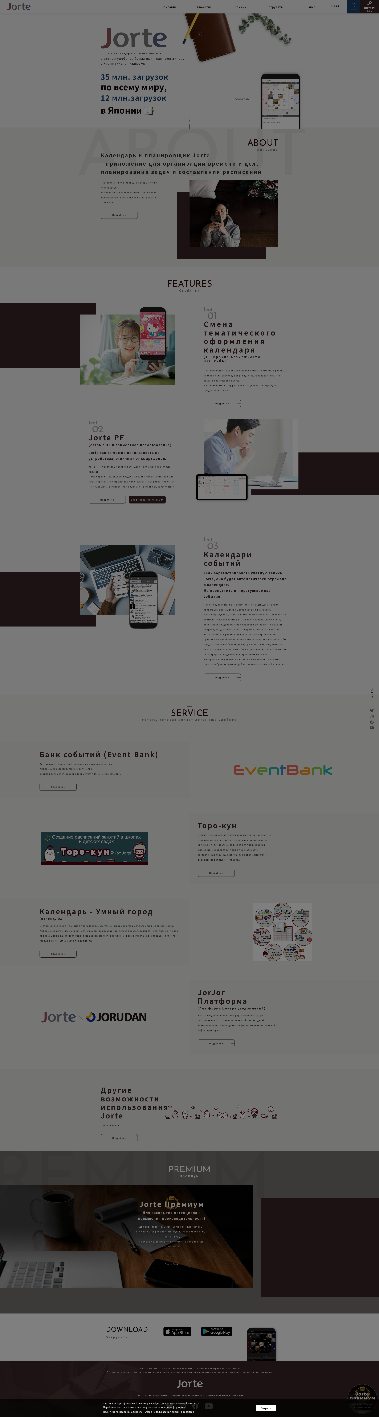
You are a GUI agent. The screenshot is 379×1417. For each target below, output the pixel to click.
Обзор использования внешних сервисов (169, 1411)
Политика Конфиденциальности (123, 1411)
